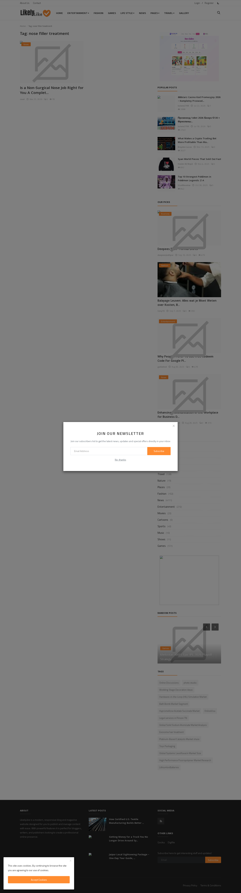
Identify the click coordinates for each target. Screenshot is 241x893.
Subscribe (159, 451)
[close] (174, 426)
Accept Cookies (39, 880)
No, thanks (120, 459)
